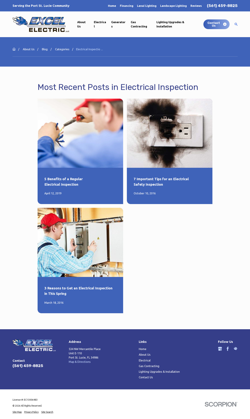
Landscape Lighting (173, 5)
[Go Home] (14, 49)
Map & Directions (80, 361)
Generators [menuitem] (118, 24)
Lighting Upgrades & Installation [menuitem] (170, 24)
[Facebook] (228, 349)
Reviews (196, 5)
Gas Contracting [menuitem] (139, 24)
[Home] (41, 24)
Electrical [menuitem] (100, 24)
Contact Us (146, 377)
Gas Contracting (149, 366)
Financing (126, 5)
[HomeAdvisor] (235, 349)
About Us (145, 354)
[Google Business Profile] (220, 349)
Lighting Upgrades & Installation (159, 371)
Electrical (145, 360)
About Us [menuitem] (81, 24)
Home (112, 5)
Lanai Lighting (146, 5)
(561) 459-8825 (222, 5)
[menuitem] (17, 412)
